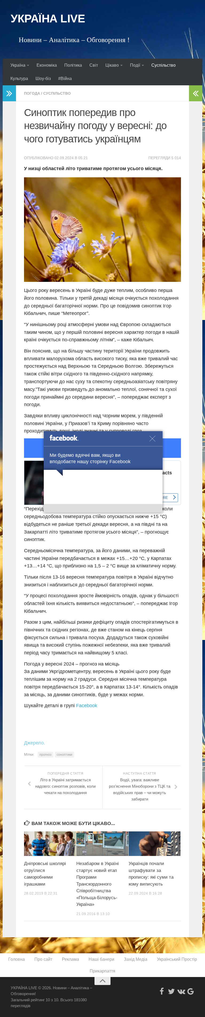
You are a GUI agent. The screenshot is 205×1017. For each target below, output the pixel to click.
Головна (16, 959)
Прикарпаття (102, 971)
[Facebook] (161, 991)
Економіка (47, 65)
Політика (73, 65)
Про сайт (43, 959)
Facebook (86, 705)
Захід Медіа (135, 959)
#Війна (65, 78)
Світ (93, 65)
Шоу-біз (43, 78)
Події (135, 65)
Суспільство (163, 65)
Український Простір (177, 959)
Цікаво (112, 65)
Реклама (70, 959)
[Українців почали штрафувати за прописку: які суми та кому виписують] (155, 843)
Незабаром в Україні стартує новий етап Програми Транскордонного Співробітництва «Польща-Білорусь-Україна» (97, 884)
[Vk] (181, 991)
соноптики (64, 754)
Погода (32, 93)
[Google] (190, 991)
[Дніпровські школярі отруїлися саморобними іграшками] (50, 843)
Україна (17, 65)
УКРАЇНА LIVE (48, 18)
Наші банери (101, 959)
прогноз (46, 754)
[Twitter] (171, 991)
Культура (19, 78)
